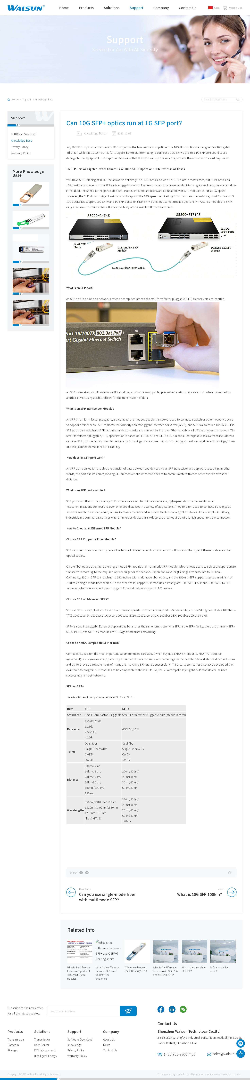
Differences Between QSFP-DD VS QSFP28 (135, 969)
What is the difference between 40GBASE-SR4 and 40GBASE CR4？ (165, 971)
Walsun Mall (236, 7)
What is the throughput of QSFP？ (194, 969)
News (106, 1045)
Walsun (31, 1074)
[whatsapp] (240, 1054)
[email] (240, 1044)
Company (161, 7)
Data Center (41, 1045)
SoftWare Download (23, 134)
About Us (109, 1039)
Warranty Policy (21, 153)
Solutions (112, 7)
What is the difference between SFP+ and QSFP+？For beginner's (107, 973)
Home (64, 7)
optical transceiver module (199, 1074)
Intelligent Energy (45, 1056)
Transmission (15, 1039)
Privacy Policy (19, 147)
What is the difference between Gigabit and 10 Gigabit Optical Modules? (78, 973)
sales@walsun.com (228, 1053)
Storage (12, 1050)
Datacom (13, 1045)
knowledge (74, 1045)
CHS (217, 7)
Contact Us (187, 7)
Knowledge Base (44, 99)
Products (86, 7)
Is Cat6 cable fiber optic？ (219, 969)
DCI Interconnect (45, 1050)
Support (136, 7)
